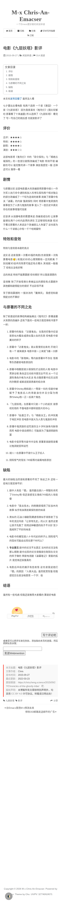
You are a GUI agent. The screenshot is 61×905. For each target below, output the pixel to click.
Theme (18, 894)
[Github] (53, 613)
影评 (20, 700)
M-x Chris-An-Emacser (31, 15)
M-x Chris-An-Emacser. (33, 889)
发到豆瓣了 (16, 98)
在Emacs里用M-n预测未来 (20, 708)
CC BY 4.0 (16, 693)
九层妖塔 (10, 700)
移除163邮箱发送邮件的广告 (40, 711)
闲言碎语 (27, 55)
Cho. (27, 894)
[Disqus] (30, 757)
